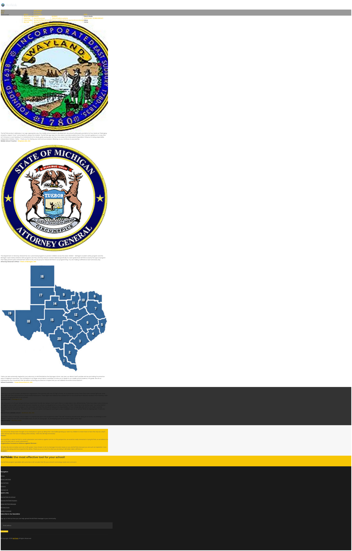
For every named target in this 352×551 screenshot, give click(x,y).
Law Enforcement (39, 18)
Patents (54, 16)
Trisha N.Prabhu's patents (60, 18)
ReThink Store (5, 507)
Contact (100, 18)
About (26, 14)
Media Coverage (6, 511)
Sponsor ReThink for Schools (43, 20)
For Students (38, 14)
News (85, 14)
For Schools (37, 12)
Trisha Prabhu (28, 20)
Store (95, 18)
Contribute (37, 24)
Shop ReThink (38, 26)
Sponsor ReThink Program (9, 501)
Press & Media (88, 16)
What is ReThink (29, 16)
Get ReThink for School (8, 497)
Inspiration (27, 18)
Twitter (86, 22)
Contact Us (4, 490)
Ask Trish (26, 22)
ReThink (15, 538)
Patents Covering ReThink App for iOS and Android (68, 20)
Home (3, 476)
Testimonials (88, 18)
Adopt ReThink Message (41, 22)
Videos (86, 20)
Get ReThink (38, 10)
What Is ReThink (6, 479)
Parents (36, 16)
